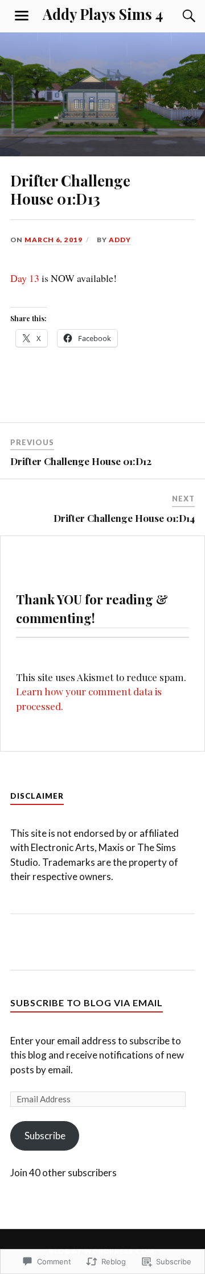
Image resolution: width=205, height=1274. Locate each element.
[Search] (177, 16)
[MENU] (21, 16)
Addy (120, 239)
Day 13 (24, 278)
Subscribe (44, 1136)
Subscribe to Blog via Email (86, 1002)
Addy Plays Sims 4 (103, 13)
